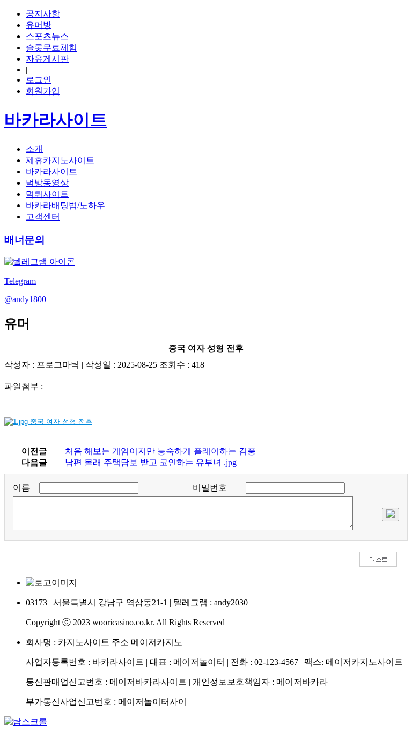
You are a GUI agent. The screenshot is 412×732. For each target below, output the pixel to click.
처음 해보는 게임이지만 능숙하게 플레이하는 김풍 (160, 451)
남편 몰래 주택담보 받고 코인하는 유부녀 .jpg (151, 462)
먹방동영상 (47, 182)
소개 (34, 148)
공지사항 (43, 13)
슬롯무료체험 (51, 47)
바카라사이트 (51, 171)
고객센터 (43, 216)
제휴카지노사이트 (60, 160)
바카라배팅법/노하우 (65, 205)
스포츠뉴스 (47, 36)
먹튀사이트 (47, 194)
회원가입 (43, 91)
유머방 (39, 25)
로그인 (39, 79)
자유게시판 (47, 58)
